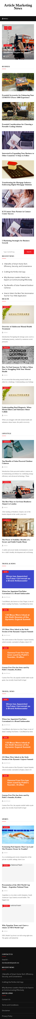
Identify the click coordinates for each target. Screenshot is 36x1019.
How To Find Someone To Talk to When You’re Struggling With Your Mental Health (17, 369)
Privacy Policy (7, 1016)
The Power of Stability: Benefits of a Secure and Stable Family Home (16, 541)
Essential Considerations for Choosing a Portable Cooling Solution (17, 125)
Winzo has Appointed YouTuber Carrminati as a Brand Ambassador (16, 592)
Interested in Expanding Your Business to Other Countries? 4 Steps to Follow (18, 154)
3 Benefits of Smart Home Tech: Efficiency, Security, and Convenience (18, 265)
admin (7, 56)
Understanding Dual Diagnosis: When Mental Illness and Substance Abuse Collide (16, 409)
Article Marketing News (18, 6)
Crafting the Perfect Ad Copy (14, 272)
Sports (6, 827)
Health (6, 307)
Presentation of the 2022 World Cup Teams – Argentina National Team (16, 886)
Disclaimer (6, 1010)
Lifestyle (7, 45)
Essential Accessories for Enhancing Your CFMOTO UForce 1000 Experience (18, 96)
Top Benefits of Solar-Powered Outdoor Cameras (19, 286)
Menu (5, 19)
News (5, 572)
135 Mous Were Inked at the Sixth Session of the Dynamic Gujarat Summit (17, 630)
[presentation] (6, 28)
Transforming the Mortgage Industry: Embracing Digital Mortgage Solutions (17, 184)
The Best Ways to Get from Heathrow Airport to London (17, 51)
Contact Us (6, 999)
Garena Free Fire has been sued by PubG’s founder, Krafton (15, 668)
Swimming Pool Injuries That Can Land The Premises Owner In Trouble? (17, 848)
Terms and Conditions (10, 1005)
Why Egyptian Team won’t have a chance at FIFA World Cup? (15, 926)
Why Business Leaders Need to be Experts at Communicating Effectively (18, 278)
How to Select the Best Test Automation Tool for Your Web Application (19, 294)
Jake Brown (7, 597)
